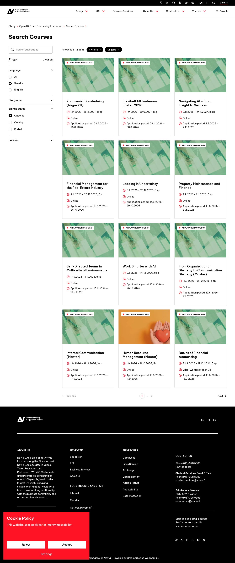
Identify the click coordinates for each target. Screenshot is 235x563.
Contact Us (172, 11)
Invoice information (186, 526)
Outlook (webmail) (81, 507)
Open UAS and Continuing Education (40, 26)
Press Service (130, 464)
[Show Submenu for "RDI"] (103, 11)
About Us (147, 11)
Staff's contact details (188, 522)
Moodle (74, 500)
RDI (98, 11)
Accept (67, 544)
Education (76, 456)
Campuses (129, 457)
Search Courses (75, 26)
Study (79, 11)
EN (201, 3)
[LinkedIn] (167, 3)
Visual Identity (131, 476)
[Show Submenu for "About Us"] (157, 11)
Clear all (48, 59)
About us (75, 476)
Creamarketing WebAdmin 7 (143, 558)
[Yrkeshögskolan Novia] (18, 11)
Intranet (74, 493)
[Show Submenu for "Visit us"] (204, 11)
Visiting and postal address (191, 518)
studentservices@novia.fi (190, 480)
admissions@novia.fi (187, 501)
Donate (224, 2)
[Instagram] (161, 3)
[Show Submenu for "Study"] (86, 11)
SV (213, 3)
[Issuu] (180, 3)
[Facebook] (173, 3)
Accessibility (130, 489)
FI (207, 3)
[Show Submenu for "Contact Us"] (183, 11)
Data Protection (132, 496)
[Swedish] (100, 49)
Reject (26, 544)
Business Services (123, 11)
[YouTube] (192, 3)
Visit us (196, 11)
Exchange (128, 470)
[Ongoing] (118, 49)
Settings (46, 554)
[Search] (12, 49)
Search (224, 11)
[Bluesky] (186, 3)
